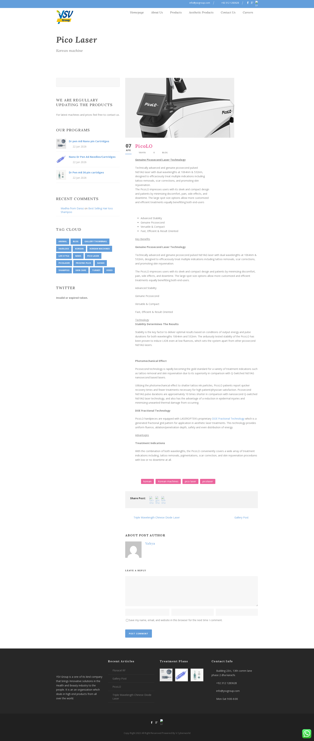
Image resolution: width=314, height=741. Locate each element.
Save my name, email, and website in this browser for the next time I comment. (175, 620)
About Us (157, 12)
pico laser (190, 481)
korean (147, 481)
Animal (63, 241)
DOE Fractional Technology (228, 418)
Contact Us (228, 12)
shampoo (64, 270)
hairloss (64, 248)
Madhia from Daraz (72, 208)
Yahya (142, 152)
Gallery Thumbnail (95, 241)
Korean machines (168, 481)
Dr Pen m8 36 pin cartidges (86, 172)
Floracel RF (119, 670)
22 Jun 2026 (79, 146)
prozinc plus (83, 263)
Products (176, 12)
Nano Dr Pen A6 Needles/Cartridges (92, 157)
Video (109, 270)
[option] (196, 467)
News (78, 255)
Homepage (137, 12)
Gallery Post (119, 678)
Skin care (80, 270)
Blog (165, 152)
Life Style (64, 255)
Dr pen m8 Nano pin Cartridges (89, 141)
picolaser (207, 481)
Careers (248, 12)
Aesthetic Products (201, 12)
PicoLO (116, 686)
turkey (96, 270)
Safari (100, 263)
